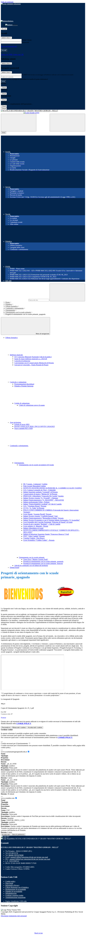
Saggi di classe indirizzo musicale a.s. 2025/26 (30, 359)
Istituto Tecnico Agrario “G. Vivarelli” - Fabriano (40, 498)
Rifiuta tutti (19, 727)
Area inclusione (15, 422)
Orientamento (10, 310)
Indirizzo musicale (16, 355)
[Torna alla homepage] (43, 111)
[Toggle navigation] (18, 122)
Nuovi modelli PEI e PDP (23, 428)
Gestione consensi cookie (14, 895)
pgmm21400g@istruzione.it (29, 857)
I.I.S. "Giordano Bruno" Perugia (34, 506)
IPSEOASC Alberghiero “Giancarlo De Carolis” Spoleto (43, 496)
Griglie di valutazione (22, 403)
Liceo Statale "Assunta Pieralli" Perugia (37, 514)
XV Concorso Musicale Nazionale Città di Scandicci (33, 357)
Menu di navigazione (42, 334)
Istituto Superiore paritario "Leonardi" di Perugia (40, 492)
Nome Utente (27, 40)
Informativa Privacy (12, 885)
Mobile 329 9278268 (16, 855)
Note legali (9, 883)
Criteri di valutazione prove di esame (32, 405)
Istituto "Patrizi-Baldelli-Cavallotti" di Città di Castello (42, 504)
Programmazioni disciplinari (24, 384)
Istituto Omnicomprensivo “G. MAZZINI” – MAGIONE (43, 500)
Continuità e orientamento (14, 308)
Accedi (4, 29)
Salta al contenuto (7, 2)
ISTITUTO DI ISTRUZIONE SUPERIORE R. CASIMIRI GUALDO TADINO (52, 488)
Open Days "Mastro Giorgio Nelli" (35, 559)
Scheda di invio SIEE (22, 424)
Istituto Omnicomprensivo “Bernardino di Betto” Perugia (43, 518)
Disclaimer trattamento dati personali (14, 916)
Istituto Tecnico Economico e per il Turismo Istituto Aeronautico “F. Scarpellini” (51, 520)
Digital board (14, 567)
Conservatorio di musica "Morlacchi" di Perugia (40, 494)
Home (7, 302)
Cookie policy (10, 881)
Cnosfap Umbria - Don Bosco (34, 538)
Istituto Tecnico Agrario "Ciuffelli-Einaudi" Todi (40, 516)
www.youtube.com (8, 798)
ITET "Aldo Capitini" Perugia (34, 536)
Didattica (8, 304)
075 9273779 (13, 853)
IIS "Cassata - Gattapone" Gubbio (35, 484)
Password (25, 42)
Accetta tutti (35, 727)
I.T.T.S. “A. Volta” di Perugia (33, 508)
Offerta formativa (11, 306)
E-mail (24, 75)
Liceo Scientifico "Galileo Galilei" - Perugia (38, 540)
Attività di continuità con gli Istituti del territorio (31, 565)
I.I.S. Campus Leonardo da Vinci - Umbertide (39, 490)
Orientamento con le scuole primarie (18, 312)
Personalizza (6, 727)
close (3, 132)
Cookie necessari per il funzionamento (14, 743)
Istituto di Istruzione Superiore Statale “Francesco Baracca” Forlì (46, 534)
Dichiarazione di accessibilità (15, 889)
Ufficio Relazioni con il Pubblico (17, 887)
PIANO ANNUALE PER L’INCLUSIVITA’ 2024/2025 (34, 426)
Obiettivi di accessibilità (13, 891)
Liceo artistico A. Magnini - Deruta (35, 526)
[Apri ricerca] (67, 122)
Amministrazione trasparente (15, 897)
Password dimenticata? (9, 46)
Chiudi (4, 87)
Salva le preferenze (18, 834)
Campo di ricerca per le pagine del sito (14, 300)
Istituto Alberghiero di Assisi (33, 528)
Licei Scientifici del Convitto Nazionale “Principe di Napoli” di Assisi (47, 522)
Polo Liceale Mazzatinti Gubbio (34, 486)
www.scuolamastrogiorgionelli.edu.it (14, 752)
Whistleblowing (11, 893)
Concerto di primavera (22, 361)
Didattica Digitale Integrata (23, 386)
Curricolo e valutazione (18, 382)
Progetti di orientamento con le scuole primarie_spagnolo (43, 561)
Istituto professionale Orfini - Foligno (36, 502)
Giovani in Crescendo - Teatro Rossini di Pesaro (31, 365)
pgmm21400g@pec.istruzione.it (30, 859)
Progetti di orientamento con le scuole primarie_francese (43, 563)
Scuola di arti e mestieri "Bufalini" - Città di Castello (41, 524)
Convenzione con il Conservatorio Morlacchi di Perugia (34, 363)
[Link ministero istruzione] (11, 4)
